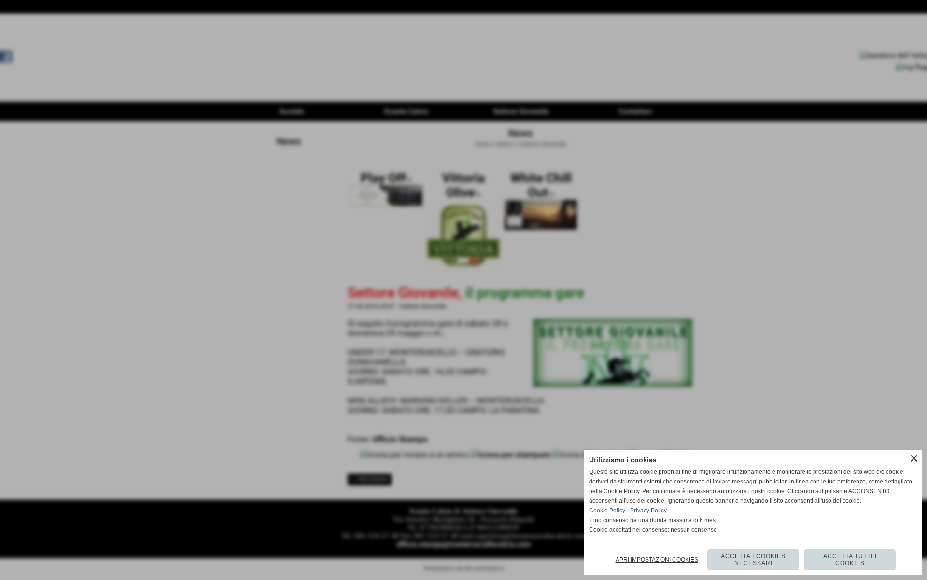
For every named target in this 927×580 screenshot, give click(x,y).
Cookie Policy (607, 510)
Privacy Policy (648, 510)
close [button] (914, 458)
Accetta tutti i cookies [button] (850, 559)
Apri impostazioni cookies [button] (657, 559)
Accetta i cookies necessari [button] (753, 559)
